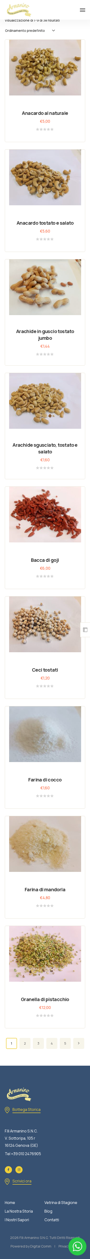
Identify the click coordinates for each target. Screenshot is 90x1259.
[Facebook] (8, 1169)
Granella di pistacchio (45, 999)
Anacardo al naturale (45, 113)
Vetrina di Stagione (60, 1202)
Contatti (51, 1219)
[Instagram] (19, 1169)
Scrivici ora (21, 1181)
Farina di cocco (44, 779)
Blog (48, 1211)
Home (10, 1202)
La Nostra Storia (19, 1211)
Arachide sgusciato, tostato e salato (45, 448)
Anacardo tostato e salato (45, 223)
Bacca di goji (45, 560)
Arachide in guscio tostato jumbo (45, 334)
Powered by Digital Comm (31, 1246)
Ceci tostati (45, 670)
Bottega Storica (26, 1109)
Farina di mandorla (45, 889)
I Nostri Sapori (17, 1219)
